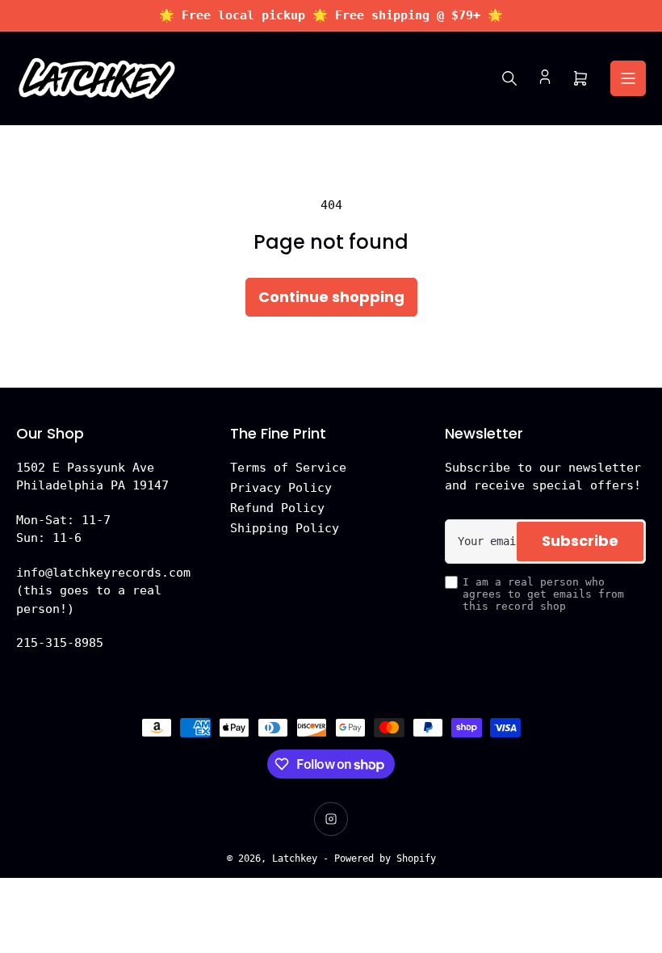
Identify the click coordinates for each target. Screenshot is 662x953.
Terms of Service (288, 467)
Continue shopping (331, 297)
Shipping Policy (284, 528)
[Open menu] (628, 78)
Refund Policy (277, 508)
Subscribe (580, 541)
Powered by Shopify (385, 858)
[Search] (509, 78)
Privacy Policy (281, 488)
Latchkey (294, 858)
